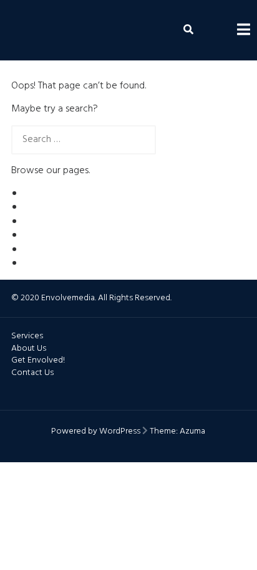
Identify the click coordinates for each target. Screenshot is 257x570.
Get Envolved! (54, 235)
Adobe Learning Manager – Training (99, 207)
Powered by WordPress (95, 431)
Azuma (192, 431)
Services (41, 263)
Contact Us (47, 222)
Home (37, 250)
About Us (43, 194)
